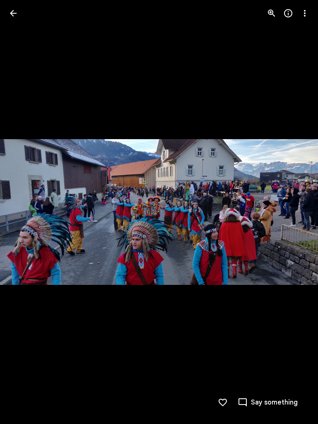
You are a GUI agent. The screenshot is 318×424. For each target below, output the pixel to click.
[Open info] (288, 13)
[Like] (223, 402)
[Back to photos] (13, 13)
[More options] (304, 13)
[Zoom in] (271, 13)
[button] (23, 212)
